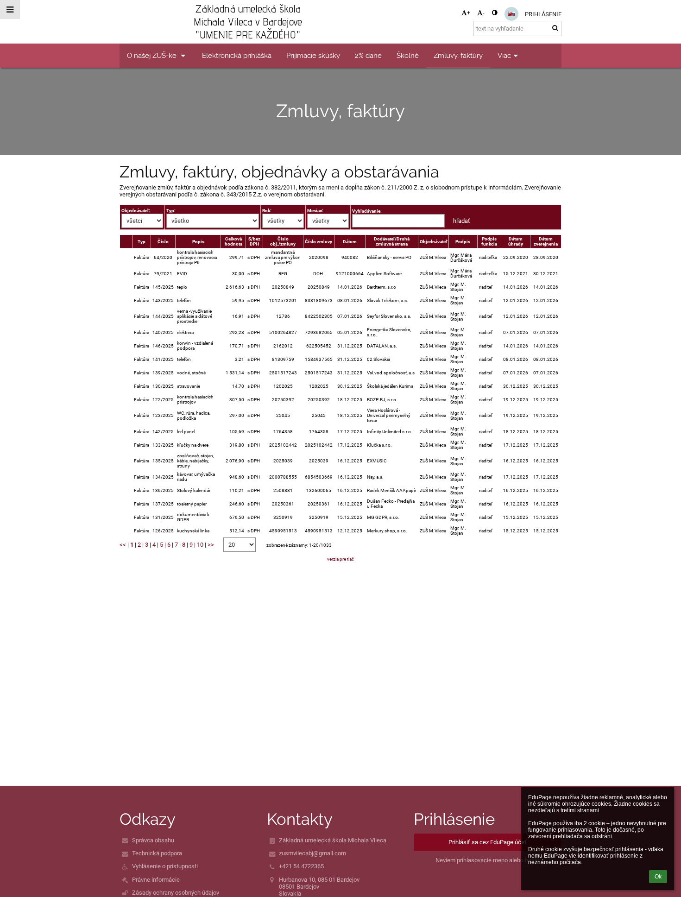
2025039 (283, 460)
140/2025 (163, 332)
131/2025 (163, 517)
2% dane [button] (368, 55)
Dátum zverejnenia (546, 241)
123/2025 (163, 415)
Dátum (350, 241)
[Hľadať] (555, 28)
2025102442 (283, 445)
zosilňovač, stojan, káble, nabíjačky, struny (195, 460)
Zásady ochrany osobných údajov (175, 892)
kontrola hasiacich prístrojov (195, 399)
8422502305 (319, 316)
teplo (182, 287)
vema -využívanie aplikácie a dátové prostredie (194, 316)
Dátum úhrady (515, 241)
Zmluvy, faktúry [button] (458, 55)
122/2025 (163, 399)
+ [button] (468, 12)
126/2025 (163, 530)
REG (282, 273)
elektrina (185, 332)
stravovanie (188, 386)
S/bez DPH (254, 241)
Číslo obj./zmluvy (283, 241)
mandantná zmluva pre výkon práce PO (283, 257)
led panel (186, 431)
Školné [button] (408, 55)
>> (211, 544)
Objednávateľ (433, 241)
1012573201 (283, 300)
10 (200, 544)
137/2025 (163, 503)
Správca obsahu (153, 840)
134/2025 (163, 477)
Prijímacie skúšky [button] (313, 55)
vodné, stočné (191, 372)
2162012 (283, 345)
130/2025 (163, 386)
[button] (494, 13)
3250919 (283, 517)
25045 (283, 415)
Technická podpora (157, 853)
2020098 (318, 257)
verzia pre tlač (340, 559)
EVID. (183, 273)
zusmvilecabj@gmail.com (312, 853)
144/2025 (163, 316)
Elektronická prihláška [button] (236, 55)
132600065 (318, 490)
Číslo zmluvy (318, 241)
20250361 (283, 503)
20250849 (283, 287)
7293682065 (319, 332)
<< (123, 544)
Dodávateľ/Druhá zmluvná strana (392, 241)
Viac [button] (504, 55)
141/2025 (163, 359)
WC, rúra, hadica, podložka (193, 416)
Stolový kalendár (193, 490)
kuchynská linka (193, 530)
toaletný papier (192, 503)
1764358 (283, 431)
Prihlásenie (543, 14)
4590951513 (283, 530)
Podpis (462, 241)
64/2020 (163, 257)
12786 (283, 316)
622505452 (318, 345)
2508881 (283, 490)
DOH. (318, 273)
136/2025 (163, 490)
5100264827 (283, 332)
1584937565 (319, 359)
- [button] (484, 12)
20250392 (283, 399)
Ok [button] (658, 876)
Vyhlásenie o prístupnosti (165, 866)
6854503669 (319, 477)
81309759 (283, 359)
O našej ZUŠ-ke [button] (152, 55)
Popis (198, 241)
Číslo (163, 241)
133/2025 (163, 445)
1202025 (283, 386)
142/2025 (163, 431)
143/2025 (163, 300)
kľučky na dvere (192, 445)
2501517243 (283, 372)
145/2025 (163, 287)
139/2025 (163, 372)
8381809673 (319, 300)
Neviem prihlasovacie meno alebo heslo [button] (487, 860)
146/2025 (163, 345)
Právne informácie (156, 879)
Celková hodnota (233, 241)
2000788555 (283, 477)
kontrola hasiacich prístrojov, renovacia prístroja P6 (197, 257)
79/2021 (163, 273)
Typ (141, 241)
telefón (184, 300)
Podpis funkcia (489, 241)
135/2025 (163, 460)
